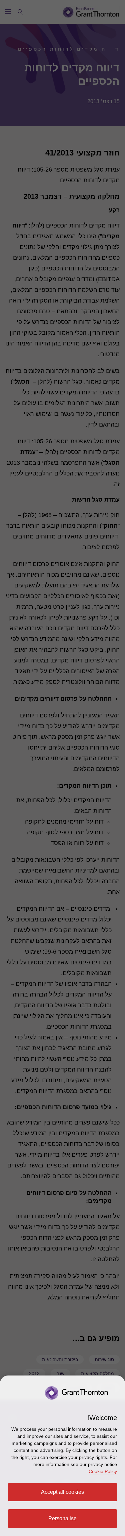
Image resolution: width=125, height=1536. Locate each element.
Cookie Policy (103, 1471)
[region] (62, 1455)
